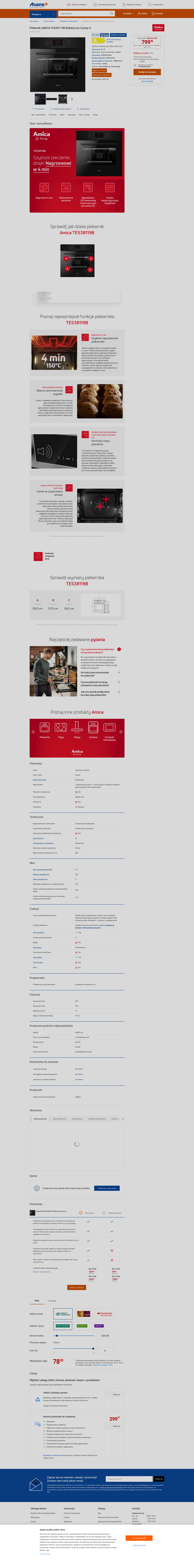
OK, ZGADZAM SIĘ (139, 1538)
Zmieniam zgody (139, 1545)
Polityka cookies (45, 1554)
